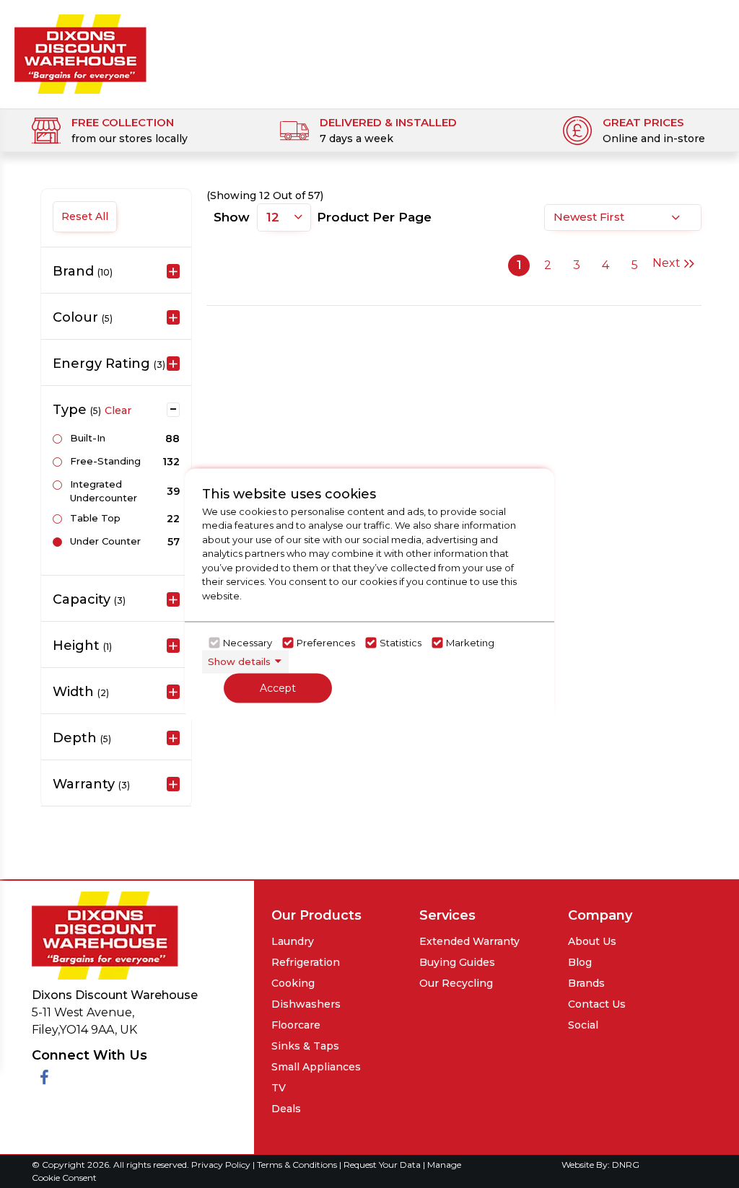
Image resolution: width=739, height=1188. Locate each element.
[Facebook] (44, 1078)
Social (583, 1024)
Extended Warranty (469, 941)
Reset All (84, 216)
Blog (580, 962)
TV (278, 1087)
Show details (239, 661)
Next (666, 263)
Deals (286, 1108)
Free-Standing (105, 461)
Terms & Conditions (298, 1164)
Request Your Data (382, 1164)
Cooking (293, 983)
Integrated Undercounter (103, 491)
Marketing (470, 642)
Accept (278, 687)
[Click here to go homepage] (80, 49)
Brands (586, 983)
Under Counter (105, 541)
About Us (592, 941)
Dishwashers (306, 1004)
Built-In (87, 438)
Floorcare (295, 1024)
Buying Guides (457, 962)
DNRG (625, 1164)
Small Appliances (316, 1066)
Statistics (400, 642)
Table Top (95, 518)
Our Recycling (456, 983)
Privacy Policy (222, 1164)
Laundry (292, 941)
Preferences (326, 642)
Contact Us (597, 1004)
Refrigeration (305, 962)
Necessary (247, 642)
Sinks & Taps (305, 1045)
